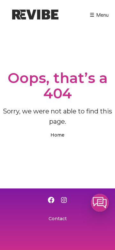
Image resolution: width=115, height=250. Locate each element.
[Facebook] (51, 200)
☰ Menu (99, 14)
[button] (100, 203)
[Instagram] (64, 200)
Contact (58, 218)
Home (57, 135)
